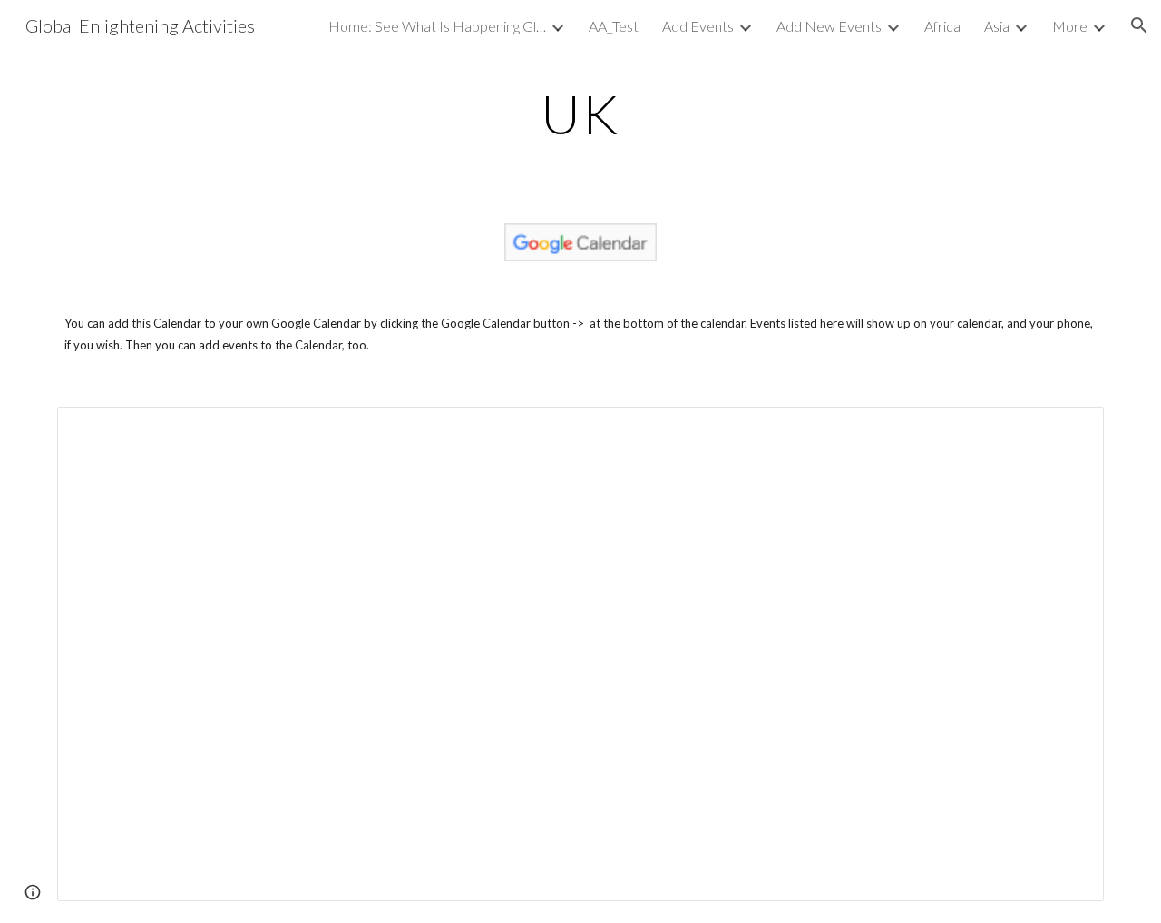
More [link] (1070, 25)
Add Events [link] (698, 25)
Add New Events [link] (829, 25)
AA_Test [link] (614, 25)
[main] (580, 113)
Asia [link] (997, 25)
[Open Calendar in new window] (1069, 431)
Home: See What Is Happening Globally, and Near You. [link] (437, 25)
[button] (1139, 25)
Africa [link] (942, 25)
